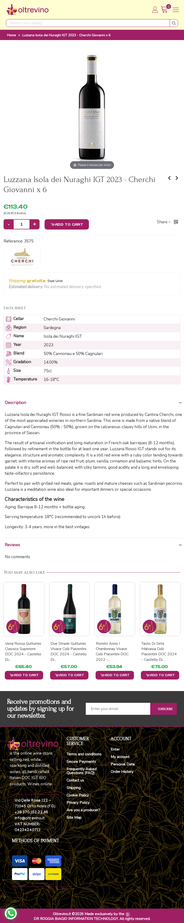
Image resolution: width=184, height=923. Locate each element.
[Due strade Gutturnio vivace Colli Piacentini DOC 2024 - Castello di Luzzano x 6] (24, 609)
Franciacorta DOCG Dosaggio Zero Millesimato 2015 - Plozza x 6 (157, 651)
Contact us (75, 780)
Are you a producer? (83, 810)
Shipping (74, 787)
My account (120, 756)
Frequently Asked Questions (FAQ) (82, 770)
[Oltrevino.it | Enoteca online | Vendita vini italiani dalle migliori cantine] (28, 9)
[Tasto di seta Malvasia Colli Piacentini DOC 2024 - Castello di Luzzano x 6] (114, 609)
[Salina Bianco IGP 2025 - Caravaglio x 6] (176, 178)
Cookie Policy (78, 795)
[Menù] (175, 9)
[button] (104, 287)
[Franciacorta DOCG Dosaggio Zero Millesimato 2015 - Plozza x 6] (160, 609)
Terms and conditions (84, 754)
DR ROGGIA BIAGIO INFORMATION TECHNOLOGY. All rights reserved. (92, 918)
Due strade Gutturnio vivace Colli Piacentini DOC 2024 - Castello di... (23, 651)
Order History (122, 771)
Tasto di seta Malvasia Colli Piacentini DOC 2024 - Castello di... (113, 651)
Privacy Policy (78, 802)
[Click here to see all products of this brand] (22, 257)
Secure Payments (81, 761)
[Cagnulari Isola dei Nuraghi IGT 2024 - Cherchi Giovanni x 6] (169, 178)
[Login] (155, 9)
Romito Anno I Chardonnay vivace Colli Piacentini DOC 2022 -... (67, 651)
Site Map (74, 817)
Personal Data (123, 764)
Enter (115, 749)
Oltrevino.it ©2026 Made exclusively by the (88, 913)
